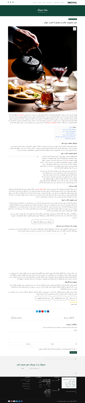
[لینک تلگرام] (37, 311)
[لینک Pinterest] (42, 311)
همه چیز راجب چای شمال (72, 19)
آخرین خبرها (27, 388)
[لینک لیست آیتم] (69, 391)
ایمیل (52, 343)
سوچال (71, 401)
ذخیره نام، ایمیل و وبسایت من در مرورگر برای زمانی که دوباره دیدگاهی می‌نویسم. (57, 349)
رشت (40, 379)
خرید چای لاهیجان (60, 298)
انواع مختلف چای (41, 189)
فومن (40, 384)
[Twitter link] (45, 311)
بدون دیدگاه (48, 396)
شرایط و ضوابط (26, 383)
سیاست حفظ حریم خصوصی (25, 380)
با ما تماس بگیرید (26, 386)
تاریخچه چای (20, 114)
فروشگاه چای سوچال (52, 122)
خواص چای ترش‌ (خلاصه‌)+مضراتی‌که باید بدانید (46, 381)
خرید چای (72, 298)
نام (76, 343)
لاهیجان (40, 382)
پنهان (71, 127)
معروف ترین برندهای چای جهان (42, 222)
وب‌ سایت (28, 343)
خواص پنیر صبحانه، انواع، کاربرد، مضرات (47, 391)
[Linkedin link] (40, 311)
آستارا (40, 387)
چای (67, 160)
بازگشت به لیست (42, 317)
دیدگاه (75, 330)
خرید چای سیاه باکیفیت (43, 298)
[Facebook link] (48, 311)
